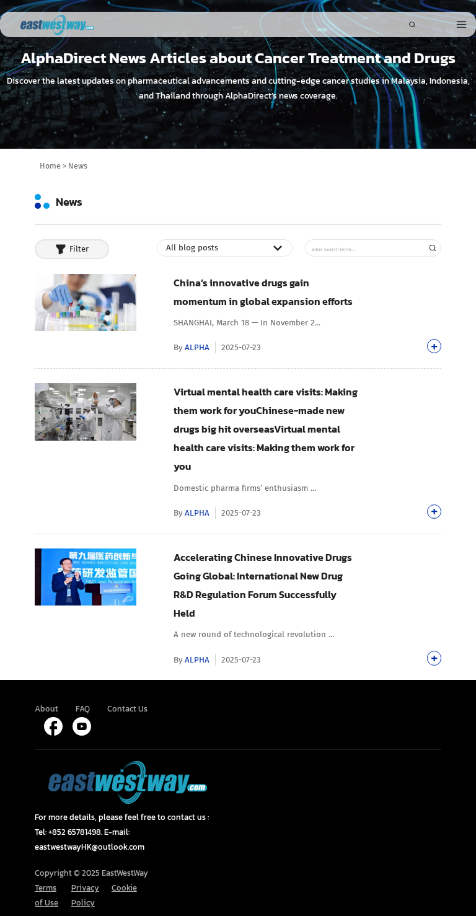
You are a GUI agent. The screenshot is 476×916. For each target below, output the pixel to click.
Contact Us (127, 708)
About (46, 708)
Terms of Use (46, 895)
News (77, 165)
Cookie (124, 887)
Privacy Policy (85, 895)
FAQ (83, 708)
